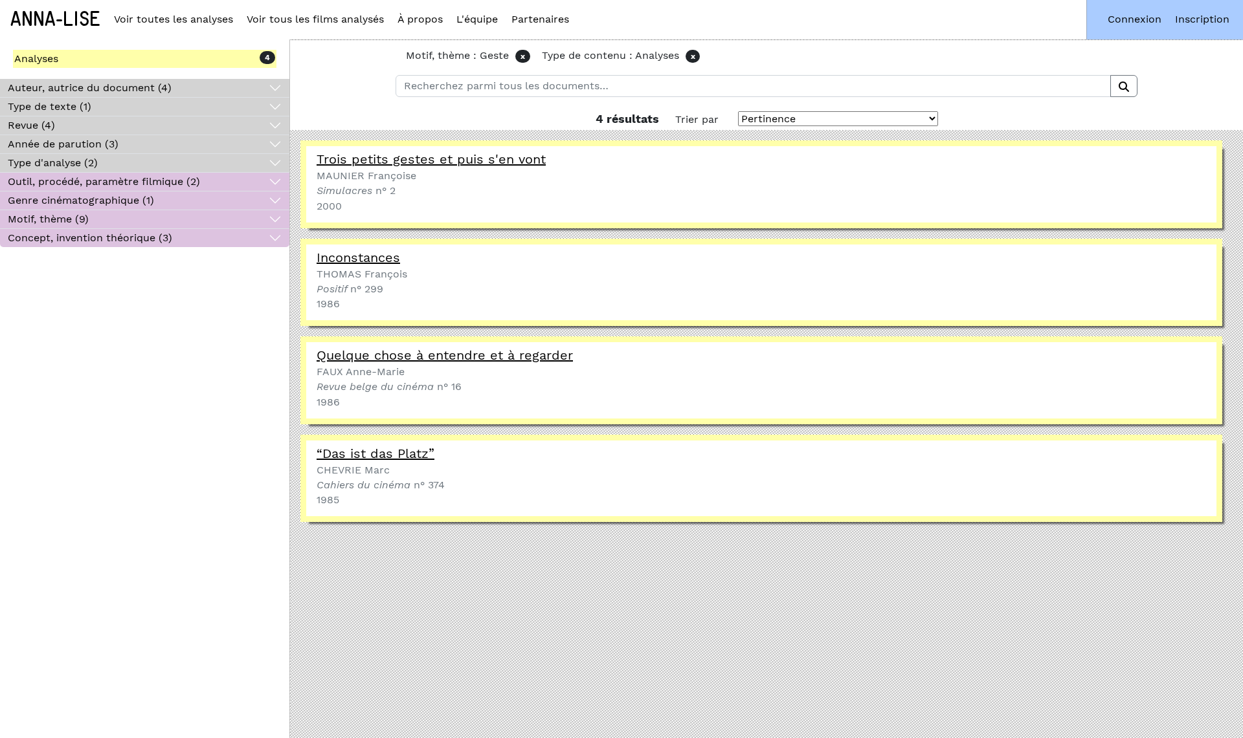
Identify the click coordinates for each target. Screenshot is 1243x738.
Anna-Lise (55, 19)
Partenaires (540, 19)
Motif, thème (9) (48, 219)
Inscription (1202, 19)
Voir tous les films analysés (315, 19)
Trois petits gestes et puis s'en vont (431, 159)
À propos (420, 19)
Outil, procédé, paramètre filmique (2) (104, 181)
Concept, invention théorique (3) (90, 238)
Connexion (1134, 19)
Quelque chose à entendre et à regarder (445, 355)
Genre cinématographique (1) (81, 200)
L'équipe (477, 19)
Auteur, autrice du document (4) (90, 87)
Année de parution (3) (63, 144)
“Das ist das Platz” (375, 453)
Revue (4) (31, 125)
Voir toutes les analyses (173, 19)
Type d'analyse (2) (53, 163)
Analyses (36, 58)
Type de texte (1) (49, 106)
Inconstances (358, 257)
